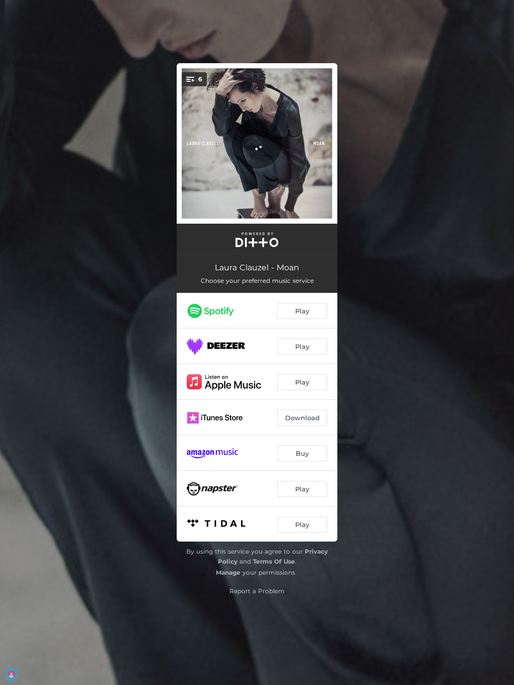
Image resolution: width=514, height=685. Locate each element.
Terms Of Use (274, 561)
